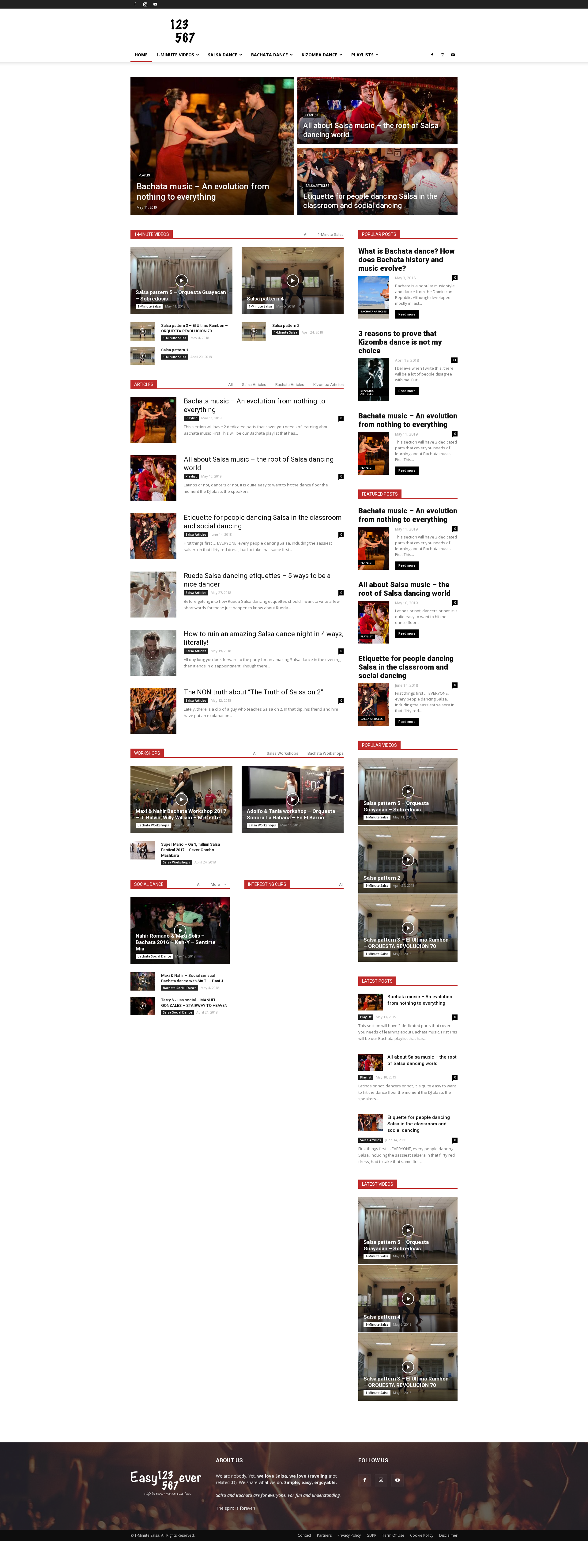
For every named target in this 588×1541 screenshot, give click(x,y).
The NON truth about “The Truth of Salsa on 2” (253, 692)
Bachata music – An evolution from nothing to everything (407, 420)
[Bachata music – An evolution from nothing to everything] (153, 420)
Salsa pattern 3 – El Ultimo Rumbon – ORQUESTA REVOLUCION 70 (406, 943)
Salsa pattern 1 (174, 350)
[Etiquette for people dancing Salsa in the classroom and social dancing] (153, 536)
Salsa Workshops (282, 753)
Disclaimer (448, 1535)
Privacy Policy (349, 1535)
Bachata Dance (269, 55)
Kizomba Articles (328, 384)
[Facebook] (135, 4)
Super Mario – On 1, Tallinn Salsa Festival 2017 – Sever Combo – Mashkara (190, 850)
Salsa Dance (222, 55)
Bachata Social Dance (154, 956)
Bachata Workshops (325, 753)
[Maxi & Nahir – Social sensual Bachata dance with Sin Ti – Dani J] (142, 981)
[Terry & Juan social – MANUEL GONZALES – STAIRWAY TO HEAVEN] (142, 1006)
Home (141, 55)
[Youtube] (155, 4)
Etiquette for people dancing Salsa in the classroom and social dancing (406, 667)
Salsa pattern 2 (285, 325)
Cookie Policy (421, 1535)
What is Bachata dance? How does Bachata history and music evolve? (406, 260)
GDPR (371, 1535)
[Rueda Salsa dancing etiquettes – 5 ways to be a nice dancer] (153, 595)
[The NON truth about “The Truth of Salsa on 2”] (153, 711)
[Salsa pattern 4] (293, 280)
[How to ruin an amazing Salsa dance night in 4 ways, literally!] (153, 653)
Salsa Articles (317, 185)
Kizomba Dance (319, 55)
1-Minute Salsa (331, 234)
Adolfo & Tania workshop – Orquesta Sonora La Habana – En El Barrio (291, 814)
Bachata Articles (289, 384)
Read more (406, 314)
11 (454, 360)
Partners (324, 1535)
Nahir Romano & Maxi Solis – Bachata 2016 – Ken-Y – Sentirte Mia (176, 942)
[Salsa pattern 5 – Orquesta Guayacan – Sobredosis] (181, 280)
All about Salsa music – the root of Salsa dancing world (404, 589)
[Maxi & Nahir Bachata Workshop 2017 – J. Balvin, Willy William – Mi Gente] (181, 799)
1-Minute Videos (175, 55)
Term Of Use (393, 1535)
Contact (304, 1535)
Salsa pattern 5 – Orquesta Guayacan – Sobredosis (396, 806)
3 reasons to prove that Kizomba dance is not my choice (400, 342)
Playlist (145, 175)
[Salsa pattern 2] (254, 331)
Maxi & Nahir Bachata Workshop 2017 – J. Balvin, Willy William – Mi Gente (181, 814)
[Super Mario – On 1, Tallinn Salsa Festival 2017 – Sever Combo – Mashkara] (142, 850)
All (306, 234)
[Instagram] (145, 4)
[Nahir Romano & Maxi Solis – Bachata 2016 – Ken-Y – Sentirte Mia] (180, 930)
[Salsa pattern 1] (142, 356)
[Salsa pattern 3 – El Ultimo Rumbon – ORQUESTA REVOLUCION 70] (142, 331)
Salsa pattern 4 (265, 299)
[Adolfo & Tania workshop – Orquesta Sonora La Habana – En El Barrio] (293, 799)
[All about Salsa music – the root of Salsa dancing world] (153, 478)
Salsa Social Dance (177, 1012)
